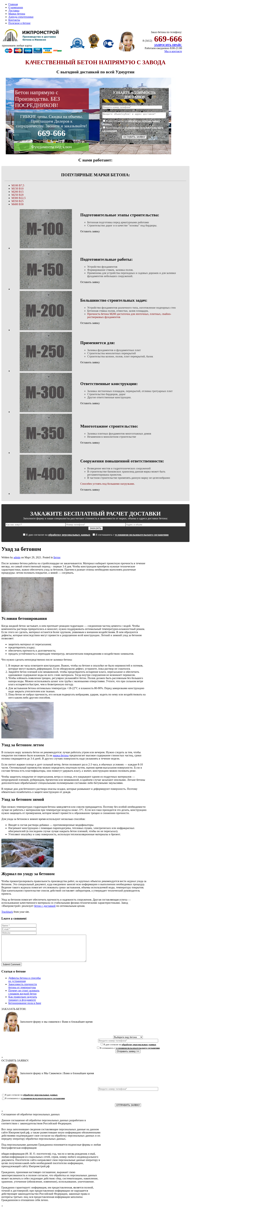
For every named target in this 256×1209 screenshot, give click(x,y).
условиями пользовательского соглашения (142, 534)
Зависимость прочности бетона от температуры (22, 986)
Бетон (56, 557)
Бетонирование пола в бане (24, 1003)
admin (17, 557)
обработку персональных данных (69, 534)
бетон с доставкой (45, 905)
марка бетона (61, 755)
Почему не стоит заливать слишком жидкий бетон (23, 992)
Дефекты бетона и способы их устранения (24, 979)
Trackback (7, 911)
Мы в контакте (173, 51)
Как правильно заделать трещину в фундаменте (22, 998)
